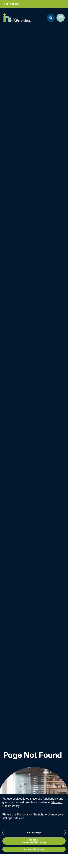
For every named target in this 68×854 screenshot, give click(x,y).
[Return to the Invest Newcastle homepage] (17, 17)
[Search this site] (51, 18)
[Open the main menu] (60, 18)
